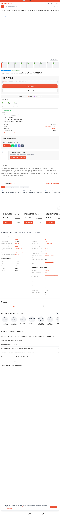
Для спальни (48, 281)
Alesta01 (54, 128)
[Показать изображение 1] (4, 65)
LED (46, 241)
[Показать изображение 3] (17, 65)
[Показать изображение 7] (43, 65)
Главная (3, 10)
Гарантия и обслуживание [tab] (22, 232)
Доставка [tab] (36, 232)
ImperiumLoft (48, 126)
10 (45, 248)
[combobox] (32, 6)
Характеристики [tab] (6, 232)
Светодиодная (48, 243)
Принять (54, 506)
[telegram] (15, 145)
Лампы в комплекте (50, 246)
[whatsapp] (12, 145)
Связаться (6, 145)
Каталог (8, 10)
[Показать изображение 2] (11, 65)
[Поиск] (57, 6)
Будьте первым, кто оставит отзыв (22, 306)
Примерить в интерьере (19, 157)
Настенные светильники (24, 10)
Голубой (17, 254)
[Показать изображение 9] (56, 65)
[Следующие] (57, 313)
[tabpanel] (30, 265)
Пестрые (20, 252)
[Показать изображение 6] (37, 65)
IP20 (46, 272)
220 (46, 253)
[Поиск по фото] (55, 6)
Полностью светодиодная (51, 275)
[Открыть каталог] (2, 6)
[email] (22, 145)
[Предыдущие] (53, 313)
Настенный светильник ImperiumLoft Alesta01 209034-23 (11, 214)
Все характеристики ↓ (9, 132)
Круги (16, 252)
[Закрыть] (58, 1)
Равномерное (18, 248)
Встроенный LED (49, 262)
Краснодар (14, 115)
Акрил (16, 246)
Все (3, 187)
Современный (48, 278)
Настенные (14, 10)
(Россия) (54, 126)
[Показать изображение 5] (30, 65)
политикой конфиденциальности (26, 506)
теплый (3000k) (49, 255)
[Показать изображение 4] (24, 65)
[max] (19, 145)
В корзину (31, 86)
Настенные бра (24, 187)
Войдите (5, 81)
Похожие (55, 59)
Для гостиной (55, 281)
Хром (16, 239)
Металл (17, 243)
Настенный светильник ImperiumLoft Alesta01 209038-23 (32, 214)
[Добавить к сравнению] (56, 18)
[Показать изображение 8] (49, 65)
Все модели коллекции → (52, 183)
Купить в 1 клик (30, 90)
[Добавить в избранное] (56, 14)
